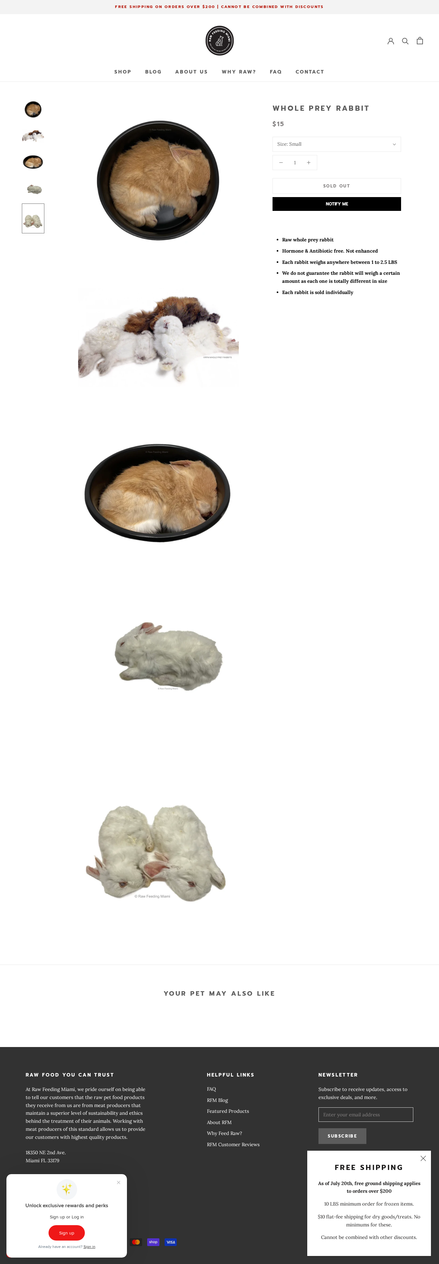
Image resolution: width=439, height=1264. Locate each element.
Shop (123, 71)
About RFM (219, 1122)
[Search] (405, 40)
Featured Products (228, 1111)
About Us (191, 71)
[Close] (423, 1158)
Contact (310, 71)
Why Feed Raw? (224, 1133)
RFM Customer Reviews (233, 1144)
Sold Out (337, 186)
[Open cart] (420, 40)
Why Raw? (239, 71)
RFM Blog (217, 1100)
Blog (153, 71)
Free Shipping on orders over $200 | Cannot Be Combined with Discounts (219, 7)
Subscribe (342, 1136)
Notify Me (337, 204)
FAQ (276, 71)
